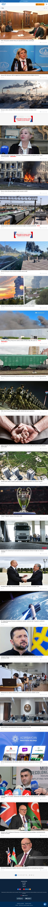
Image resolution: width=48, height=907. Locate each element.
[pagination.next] (33, 875)
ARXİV (24, 884)
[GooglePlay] (20, 898)
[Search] (43, 1)
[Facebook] (18, 889)
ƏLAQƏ (24, 883)
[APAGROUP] (24, 895)
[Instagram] (20, 889)
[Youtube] (24, 889)
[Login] (46, 1)
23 (29, 875)
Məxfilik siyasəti (28, 903)
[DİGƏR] (46, 4)
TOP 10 (24, 886)
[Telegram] (26, 889)
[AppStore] (28, 898)
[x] (22, 889)
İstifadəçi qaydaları (20, 903)
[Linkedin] (28, 889)
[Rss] (30, 889)
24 (31, 875)
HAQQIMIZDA (24, 881)
